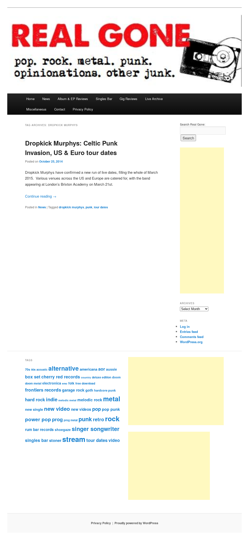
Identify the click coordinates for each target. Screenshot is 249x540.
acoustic (41, 369)
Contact (59, 109)
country (86, 377)
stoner (55, 440)
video (114, 440)
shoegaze (63, 429)
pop (96, 408)
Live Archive (154, 98)
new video (57, 408)
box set (32, 377)
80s (33, 369)
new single (34, 409)
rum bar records (39, 429)
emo (64, 383)
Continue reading (40, 196)
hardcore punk (105, 390)
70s (27, 369)
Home (30, 98)
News (46, 98)
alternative (63, 368)
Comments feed (192, 336)
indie (51, 399)
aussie (111, 369)
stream (73, 439)
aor (101, 369)
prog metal (71, 420)
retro (98, 419)
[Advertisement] (202, 220)
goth (89, 390)
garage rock (73, 390)
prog (57, 419)
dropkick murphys (71, 207)
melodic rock (89, 400)
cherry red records (60, 377)
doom (116, 377)
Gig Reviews (128, 98)
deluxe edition (101, 377)
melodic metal (67, 400)
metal (111, 398)
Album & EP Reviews (73, 98)
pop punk (111, 409)
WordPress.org (191, 341)
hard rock (35, 399)
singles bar (36, 440)
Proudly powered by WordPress (136, 523)
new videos (81, 409)
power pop (38, 419)
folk (71, 383)
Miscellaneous (36, 109)
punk (89, 207)
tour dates (101, 207)
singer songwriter (95, 429)
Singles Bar (104, 98)
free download (85, 383)
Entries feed (189, 331)
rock (112, 418)
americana (88, 369)
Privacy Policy (83, 109)
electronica (51, 383)
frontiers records (43, 389)
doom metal (33, 383)
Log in (185, 326)
